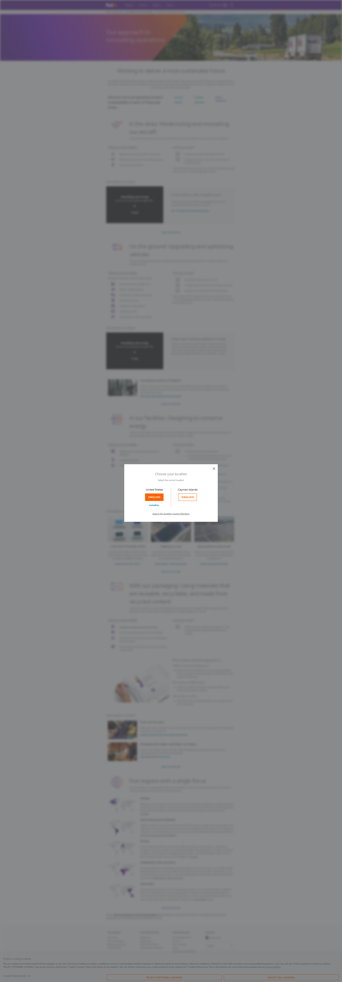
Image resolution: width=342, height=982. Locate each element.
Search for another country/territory (171, 513)
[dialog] (171, 491)
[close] (214, 468)
